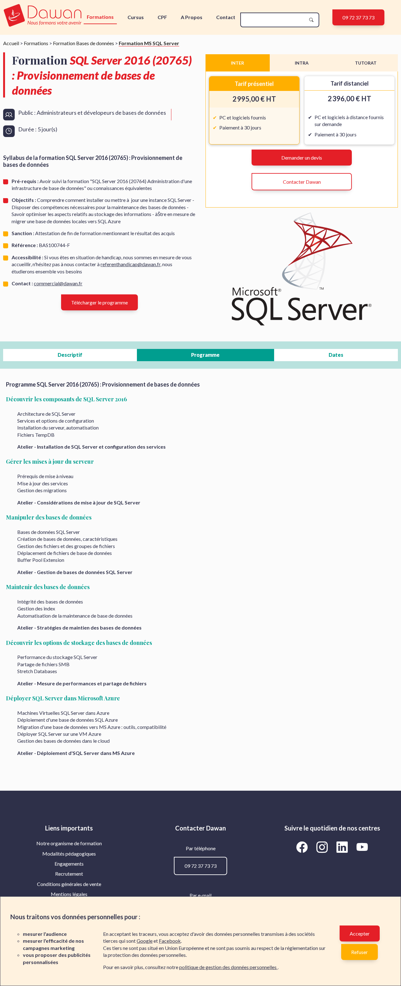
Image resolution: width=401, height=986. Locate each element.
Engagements (69, 864)
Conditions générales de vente (69, 884)
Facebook (170, 941)
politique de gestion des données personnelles (228, 967)
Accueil (11, 43)
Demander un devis (301, 158)
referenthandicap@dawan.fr (130, 264)
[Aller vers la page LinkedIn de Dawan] (343, 847)
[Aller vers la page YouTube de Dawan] (362, 847)
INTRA (302, 63)
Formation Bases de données (83, 43)
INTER (237, 63)
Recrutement (69, 874)
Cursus (136, 17)
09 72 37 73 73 (358, 17)
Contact (225, 17)
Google (145, 941)
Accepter (360, 933)
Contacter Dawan (302, 182)
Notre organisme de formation (69, 843)
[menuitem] (69, 843)
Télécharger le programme (99, 302)
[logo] (43, 16)
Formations (100, 17)
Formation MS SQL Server (149, 43)
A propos (191, 17)
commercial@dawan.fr (58, 283)
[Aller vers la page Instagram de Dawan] (323, 847)
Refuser (359, 952)
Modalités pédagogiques (69, 854)
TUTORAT (366, 63)
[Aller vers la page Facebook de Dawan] (303, 847)
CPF (162, 17)
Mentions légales (69, 894)
